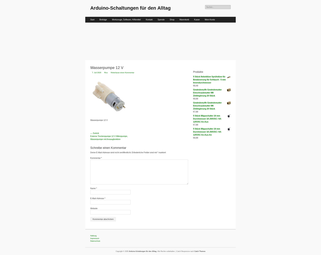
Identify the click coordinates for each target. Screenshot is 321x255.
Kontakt (149, 20)
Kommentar (96, 158)
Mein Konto (210, 20)
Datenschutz (95, 241)
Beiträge (103, 20)
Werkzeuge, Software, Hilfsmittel (126, 20)
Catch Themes (199, 251)
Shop (172, 20)
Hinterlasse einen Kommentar (122, 73)
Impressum (94, 238)
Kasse (197, 20)
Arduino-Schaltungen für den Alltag (130, 8)
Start (92, 20)
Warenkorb (184, 20)
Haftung (93, 236)
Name (93, 188)
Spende (161, 20)
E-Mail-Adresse (97, 198)
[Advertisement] (160, 41)
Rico (106, 73)
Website (94, 208)
